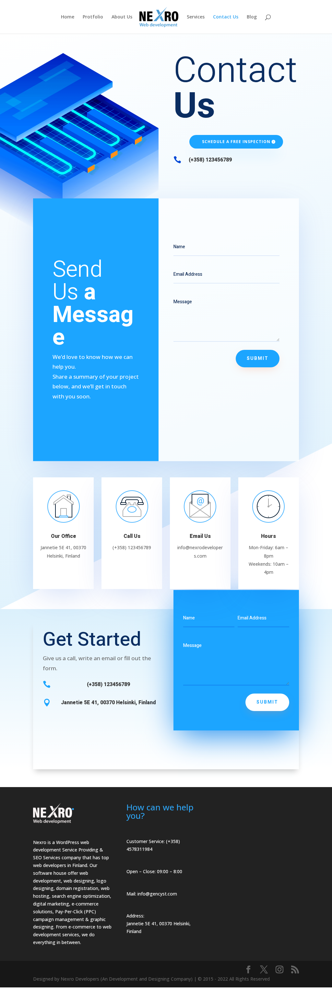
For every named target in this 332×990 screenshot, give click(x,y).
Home (67, 17)
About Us (122, 17)
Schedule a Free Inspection (236, 141)
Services (196, 17)
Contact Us (225, 17)
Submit (257, 358)
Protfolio (93, 17)
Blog (252, 17)
